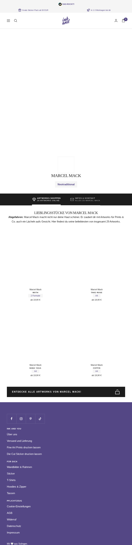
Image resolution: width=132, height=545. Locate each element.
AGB (9, 512)
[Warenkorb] (123, 20)
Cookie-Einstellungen (19, 506)
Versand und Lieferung (19, 440)
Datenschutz (14, 526)
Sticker (11, 473)
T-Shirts (11, 480)
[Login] (116, 20)
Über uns (12, 434)
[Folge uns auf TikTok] (40, 418)
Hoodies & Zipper (16, 486)
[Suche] (15, 20)
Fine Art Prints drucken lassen (24, 447)
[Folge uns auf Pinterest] (30, 418)
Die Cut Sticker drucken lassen (24, 453)
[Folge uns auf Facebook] (11, 418)
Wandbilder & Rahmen (19, 467)
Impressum (13, 532)
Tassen (11, 493)
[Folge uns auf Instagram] (21, 418)
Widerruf (11, 519)
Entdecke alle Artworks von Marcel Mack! (46, 392)
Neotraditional (66, 184)
